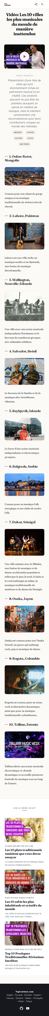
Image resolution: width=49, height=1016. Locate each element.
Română (28, 995)
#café (7, 898)
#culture (29, 846)
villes (30, 138)
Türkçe (29, 1001)
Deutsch (19, 998)
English (10, 995)
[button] (42, 4)
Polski (21, 1001)
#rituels (37, 949)
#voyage (14, 898)
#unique (22, 898)
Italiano (28, 998)
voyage (30, 132)
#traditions (18, 949)
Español (37, 995)
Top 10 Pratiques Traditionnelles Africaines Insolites (24, 957)
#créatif (30, 898)
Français (10, 998)
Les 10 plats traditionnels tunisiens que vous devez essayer (23, 853)
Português (38, 998)
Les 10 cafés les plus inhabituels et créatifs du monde (23, 905)
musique (18, 132)
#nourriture (18, 846)
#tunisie (8, 846)
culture (18, 138)
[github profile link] (21, 1008)
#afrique (9, 949)
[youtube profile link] (27, 1008)
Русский (18, 995)
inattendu (24, 144)
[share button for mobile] (36, 4)
